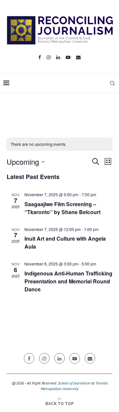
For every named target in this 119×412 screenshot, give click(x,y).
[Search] (112, 83)
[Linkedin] (58, 57)
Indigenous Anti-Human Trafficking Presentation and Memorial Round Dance (68, 281)
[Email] (78, 57)
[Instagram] (49, 57)
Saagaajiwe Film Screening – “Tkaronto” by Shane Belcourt (62, 208)
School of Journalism (74, 383)
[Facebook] (39, 57)
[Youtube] (68, 57)
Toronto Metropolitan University (74, 386)
